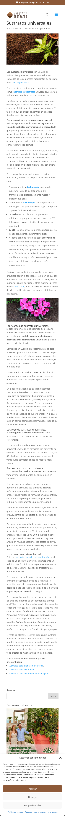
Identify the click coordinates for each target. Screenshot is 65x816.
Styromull (19, 286)
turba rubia (33, 187)
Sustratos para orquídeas (21, 669)
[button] (60, 757)
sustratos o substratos (24, 91)
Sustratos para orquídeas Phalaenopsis (28, 673)
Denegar (32, 796)
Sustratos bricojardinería (37, 28)
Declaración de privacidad (35, 812)
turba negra (29, 202)
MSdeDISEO (17, 28)
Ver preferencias (32, 805)
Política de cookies (15, 812)
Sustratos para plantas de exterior (26, 665)
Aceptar (33, 788)
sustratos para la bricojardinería (32, 557)
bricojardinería (21, 82)
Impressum (52, 812)
